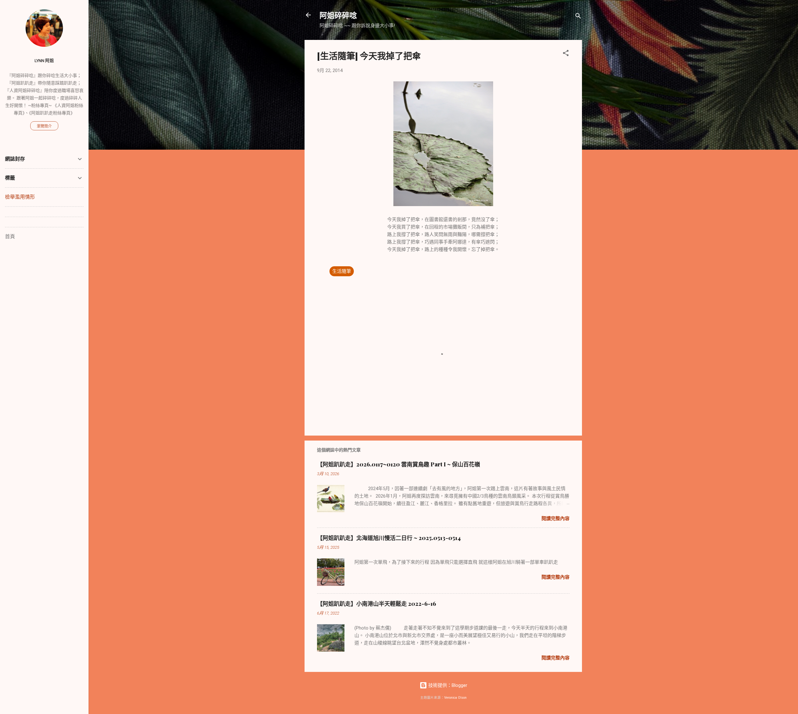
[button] (566, 54)
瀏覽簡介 (44, 126)
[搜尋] (578, 17)
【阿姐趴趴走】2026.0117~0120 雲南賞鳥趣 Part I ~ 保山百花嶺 (398, 464)
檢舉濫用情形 (20, 197)
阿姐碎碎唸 (338, 15)
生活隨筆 (341, 271)
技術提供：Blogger (447, 685)
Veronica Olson (455, 698)
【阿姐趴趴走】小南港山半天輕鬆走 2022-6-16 (376, 603)
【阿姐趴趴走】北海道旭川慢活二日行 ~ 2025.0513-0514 (389, 538)
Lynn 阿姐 (44, 60)
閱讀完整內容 (555, 518)
